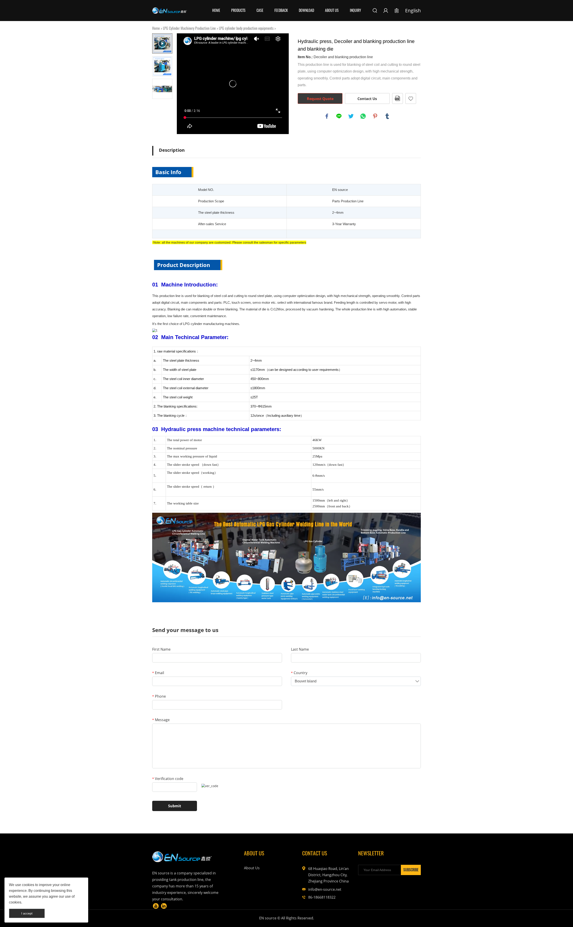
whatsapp (363, 116)
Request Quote (320, 98)
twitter (351, 116)
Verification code (167, 778)
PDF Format (397, 98)
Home (216, 10)
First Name (161, 649)
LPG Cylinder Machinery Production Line (189, 28)
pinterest (375, 116)
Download (306, 10)
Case (260, 10)
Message (161, 719)
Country (299, 672)
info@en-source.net (324, 889)
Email (158, 672)
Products (238, 10)
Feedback (281, 10)
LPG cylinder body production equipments (246, 28)
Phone (159, 696)
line (339, 116)
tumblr (387, 116)
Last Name (300, 649)
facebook (326, 116)
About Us (332, 10)
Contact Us (367, 98)
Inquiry (355, 10)
